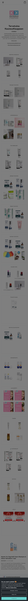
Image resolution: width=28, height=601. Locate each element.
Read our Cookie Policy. (11, 587)
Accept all (14, 598)
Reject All (14, 594)
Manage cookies (14, 590)
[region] (14, 589)
